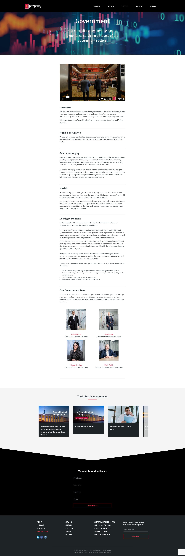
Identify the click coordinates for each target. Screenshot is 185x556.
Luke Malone (76, 334)
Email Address (129, 530)
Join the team (42, 531)
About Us (69, 528)
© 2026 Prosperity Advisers (81, 550)
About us (125, 6)
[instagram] (45, 537)
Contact (153, 6)
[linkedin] (38, 537)
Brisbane (40, 525)
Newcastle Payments (102, 528)
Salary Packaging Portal (104, 522)
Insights (139, 6)
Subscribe (136, 536)
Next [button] (146, 421)
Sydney (39, 522)
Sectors (111, 6)
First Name (78, 478)
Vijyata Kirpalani (76, 365)
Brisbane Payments (102, 535)
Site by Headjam (107, 550)
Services (97, 6)
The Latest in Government (92, 396)
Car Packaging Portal (103, 525)
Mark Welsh (108, 365)
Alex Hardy (109, 334)
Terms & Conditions (95, 550)
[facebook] (41, 537)
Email (76, 499)
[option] (54, 421)
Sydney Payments (101, 531)
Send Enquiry (93, 506)
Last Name (77, 485)
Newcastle (41, 528)
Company (77, 492)
